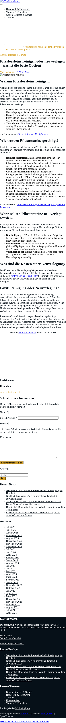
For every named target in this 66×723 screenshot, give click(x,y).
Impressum (5, 643)
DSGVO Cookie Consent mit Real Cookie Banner (24, 721)
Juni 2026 (11, 530)
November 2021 (14, 601)
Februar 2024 (12, 557)
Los (2, 478)
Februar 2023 (12, 579)
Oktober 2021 (13, 604)
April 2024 (11, 554)
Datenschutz (18, 643)
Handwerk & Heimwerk (18, 9)
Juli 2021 (10, 610)
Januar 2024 (12, 560)
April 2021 (11, 613)
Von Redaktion (7, 72)
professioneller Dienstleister (24, 276)
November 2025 (14, 535)
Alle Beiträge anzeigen (11, 392)
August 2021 (12, 607)
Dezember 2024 (14, 541)
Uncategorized (13, 700)
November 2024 (14, 543)
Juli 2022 (10, 590)
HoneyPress (46, 713)
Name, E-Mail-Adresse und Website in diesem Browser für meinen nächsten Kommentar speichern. (30, 430)
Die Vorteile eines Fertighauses (32, 134)
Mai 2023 (11, 571)
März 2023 (11, 577)
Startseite (10, 46)
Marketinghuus (22, 708)
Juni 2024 (11, 552)
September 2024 (14, 546)
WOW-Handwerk (27, 332)
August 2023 (12, 563)
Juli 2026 (10, 527)
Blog (19, 46)
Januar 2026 (12, 532)
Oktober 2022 (13, 588)
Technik (10, 17)
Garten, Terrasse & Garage (19, 15)
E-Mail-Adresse (8, 417)
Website (4, 423)
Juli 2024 (10, 549)
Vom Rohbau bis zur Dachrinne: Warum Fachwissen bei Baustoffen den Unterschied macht (33, 503)
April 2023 (11, 574)
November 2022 (14, 585)
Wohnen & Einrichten (16, 12)
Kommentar (6, 437)
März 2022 (11, 596)
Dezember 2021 (14, 599)
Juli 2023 (10, 566)
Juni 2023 (11, 568)
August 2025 (12, 538)
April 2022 (11, 593)
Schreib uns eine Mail (10, 638)
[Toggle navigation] (1, 4)
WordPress (25, 713)
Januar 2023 (12, 582)
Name (4, 412)
